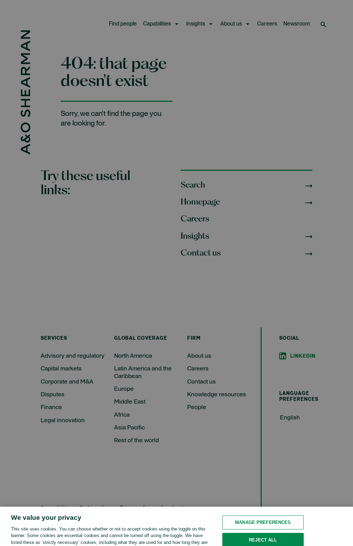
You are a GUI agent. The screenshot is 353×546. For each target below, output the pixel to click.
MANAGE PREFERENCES (263, 500)
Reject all (263, 518)
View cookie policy (118, 534)
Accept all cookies (263, 536)
